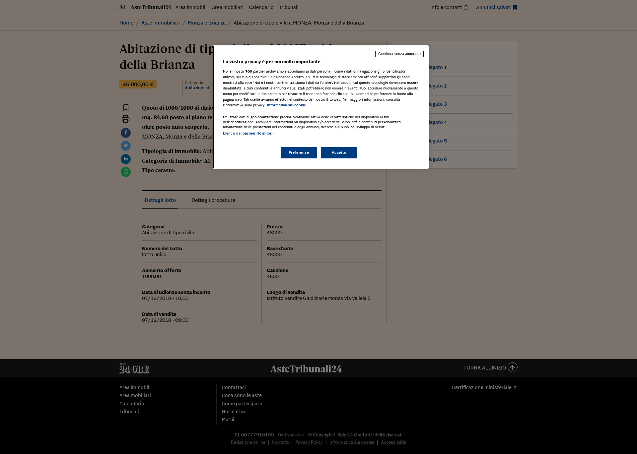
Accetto (339, 152)
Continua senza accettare (399, 54)
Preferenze (299, 152)
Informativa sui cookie (286, 105)
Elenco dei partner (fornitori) (248, 133)
